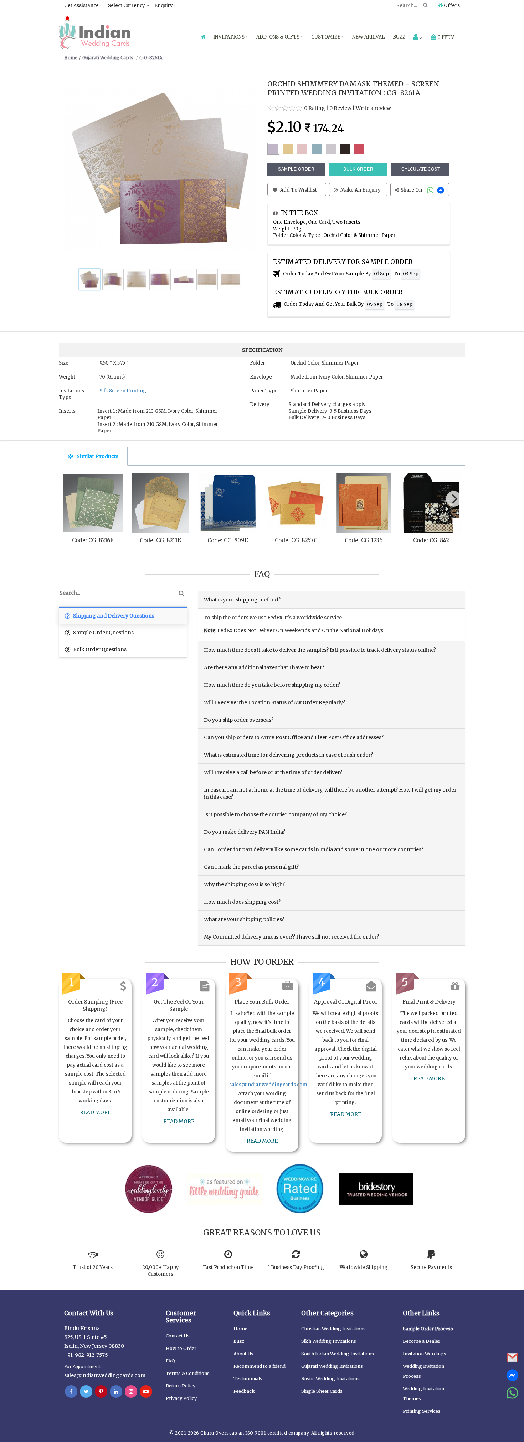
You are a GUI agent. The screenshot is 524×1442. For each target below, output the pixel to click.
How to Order (181, 1348)
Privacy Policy (181, 1398)
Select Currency (127, 5)
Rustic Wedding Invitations (330, 1378)
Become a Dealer (421, 1341)
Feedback (244, 1391)
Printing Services (422, 1411)
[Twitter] (86, 1391)
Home (240, 1328)
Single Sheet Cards (322, 1391)
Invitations (229, 37)
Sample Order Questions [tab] (103, 632)
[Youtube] (146, 1391)
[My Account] (417, 37)
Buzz (399, 37)
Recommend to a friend (259, 1366)
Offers (451, 5)
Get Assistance (82, 5)
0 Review (340, 108)
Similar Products (97, 456)
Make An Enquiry (360, 190)
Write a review (373, 108)
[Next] (454, 499)
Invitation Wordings (424, 1353)
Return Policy (180, 1385)
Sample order (296, 169)
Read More (95, 1112)
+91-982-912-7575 (86, 1355)
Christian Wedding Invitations (333, 1328)
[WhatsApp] (431, 190)
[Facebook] (71, 1391)
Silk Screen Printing (122, 391)
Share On (412, 190)
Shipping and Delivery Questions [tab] (113, 616)
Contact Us (178, 1336)
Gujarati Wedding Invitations (332, 1366)
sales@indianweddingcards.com (268, 1085)
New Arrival (368, 37)
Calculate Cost (420, 169)
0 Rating (314, 108)
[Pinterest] (101, 1391)
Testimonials (247, 1378)
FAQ (170, 1361)
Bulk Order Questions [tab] (99, 649)
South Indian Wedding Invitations (337, 1353)
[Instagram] (131, 1391)
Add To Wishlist (298, 190)
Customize (326, 37)
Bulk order (358, 169)
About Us (243, 1353)
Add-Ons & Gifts (278, 37)
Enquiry (164, 5)
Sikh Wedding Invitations (328, 1341)
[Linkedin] (116, 1391)
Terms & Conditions (188, 1373)
